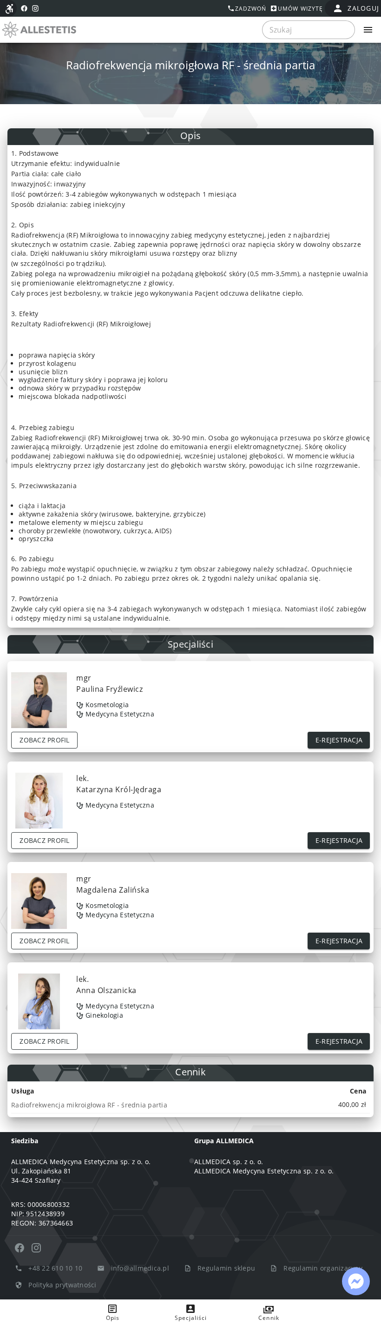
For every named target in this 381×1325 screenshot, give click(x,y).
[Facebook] (19, 1247)
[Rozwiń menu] (368, 30)
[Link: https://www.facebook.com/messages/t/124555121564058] (356, 1281)
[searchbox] (308, 29)
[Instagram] (36, 1247)
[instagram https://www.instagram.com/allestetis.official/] (35, 8)
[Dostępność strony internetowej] (9, 8)
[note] (190, 1104)
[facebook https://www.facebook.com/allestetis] (24, 8)
